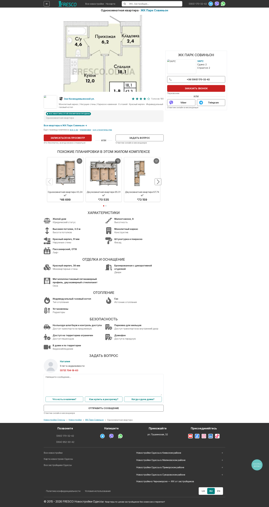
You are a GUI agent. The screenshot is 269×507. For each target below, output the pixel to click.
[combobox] (154, 3)
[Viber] (217, 3)
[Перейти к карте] (50, 102)
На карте (110, 3)
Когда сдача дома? (143, 399)
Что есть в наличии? (64, 399)
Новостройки (75, 420)
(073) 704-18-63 (69, 370)
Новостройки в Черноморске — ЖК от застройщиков (165, 481)
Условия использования (98, 491)
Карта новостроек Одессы (58, 459)
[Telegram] (210, 3)
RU (211, 491)
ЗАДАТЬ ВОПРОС (139, 137)
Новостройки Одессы (54, 420)
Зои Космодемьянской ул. (79, 98)
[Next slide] (158, 181)
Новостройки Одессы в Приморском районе (160, 467)
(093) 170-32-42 (65, 435)
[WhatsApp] (223, 3)
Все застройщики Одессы (58, 465)
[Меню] (47, 3)
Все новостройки (94, 3)
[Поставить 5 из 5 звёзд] (148, 98)
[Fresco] (67, 3)
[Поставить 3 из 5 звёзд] (140, 98)
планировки (85, 130)
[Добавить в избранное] (79, 161)
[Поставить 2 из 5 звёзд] (137, 98)
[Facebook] (197, 436)
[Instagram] (203, 436)
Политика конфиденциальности (63, 491)
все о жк (74, 130)
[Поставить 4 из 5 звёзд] (144, 98)
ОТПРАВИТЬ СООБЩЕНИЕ (103, 408)
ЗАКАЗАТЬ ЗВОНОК (196, 88)
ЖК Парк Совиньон (154, 10)
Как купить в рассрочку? (103, 399)
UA (203, 491)
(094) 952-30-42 (65, 442)
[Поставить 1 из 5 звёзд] (133, 98)
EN (218, 491)
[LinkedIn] (210, 436)
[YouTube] (190, 436)
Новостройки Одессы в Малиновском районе (160, 460)
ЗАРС (200, 61)
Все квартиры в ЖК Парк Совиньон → (65, 125)
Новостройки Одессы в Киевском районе (158, 452)
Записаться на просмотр (68, 137)
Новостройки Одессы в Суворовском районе (160, 474)
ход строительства (102, 130)
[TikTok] (217, 436)
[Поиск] (125, 3)
